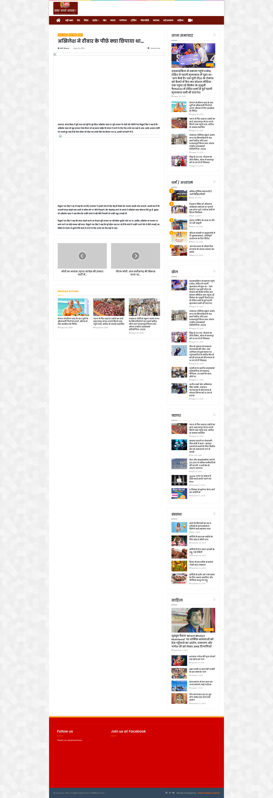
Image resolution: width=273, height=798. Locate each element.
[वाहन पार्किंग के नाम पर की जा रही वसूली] (179, 224)
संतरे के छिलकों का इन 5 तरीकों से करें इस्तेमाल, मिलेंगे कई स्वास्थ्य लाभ (200, 526)
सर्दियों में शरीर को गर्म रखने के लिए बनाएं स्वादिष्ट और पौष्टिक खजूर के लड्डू (202, 577)
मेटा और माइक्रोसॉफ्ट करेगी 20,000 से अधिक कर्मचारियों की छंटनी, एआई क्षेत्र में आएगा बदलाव (202, 464)
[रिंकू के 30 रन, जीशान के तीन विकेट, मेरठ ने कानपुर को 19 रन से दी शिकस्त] (179, 161)
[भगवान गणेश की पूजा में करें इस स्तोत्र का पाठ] (179, 660)
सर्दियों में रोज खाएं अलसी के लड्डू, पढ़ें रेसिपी (202, 551)
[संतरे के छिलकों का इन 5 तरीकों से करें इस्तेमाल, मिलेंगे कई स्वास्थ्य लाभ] (179, 527)
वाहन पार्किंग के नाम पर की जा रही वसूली (201, 222)
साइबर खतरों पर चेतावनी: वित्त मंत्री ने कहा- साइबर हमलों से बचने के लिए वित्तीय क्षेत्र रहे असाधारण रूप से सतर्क (202, 446)
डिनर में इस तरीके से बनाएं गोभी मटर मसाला (201, 563)
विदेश (86, 20)
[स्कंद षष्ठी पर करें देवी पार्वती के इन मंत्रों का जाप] (179, 673)
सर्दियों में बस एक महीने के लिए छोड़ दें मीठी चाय (201, 538)
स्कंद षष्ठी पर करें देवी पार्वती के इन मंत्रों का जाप (202, 670)
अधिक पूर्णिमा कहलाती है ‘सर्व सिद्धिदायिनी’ (200, 193)
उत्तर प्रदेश (72, 35)
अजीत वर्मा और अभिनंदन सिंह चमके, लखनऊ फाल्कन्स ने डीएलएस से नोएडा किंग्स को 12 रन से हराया (200, 390)
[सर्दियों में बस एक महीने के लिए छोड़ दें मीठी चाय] (179, 540)
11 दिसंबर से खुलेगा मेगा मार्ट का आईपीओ (202, 491)
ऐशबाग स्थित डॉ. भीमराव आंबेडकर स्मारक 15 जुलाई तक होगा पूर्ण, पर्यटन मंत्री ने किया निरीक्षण (202, 208)
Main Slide (63, 35)
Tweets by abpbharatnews (69, 740)
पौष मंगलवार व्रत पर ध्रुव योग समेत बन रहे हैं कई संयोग (200, 697)
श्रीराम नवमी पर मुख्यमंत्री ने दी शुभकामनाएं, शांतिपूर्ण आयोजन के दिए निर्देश (202, 236)
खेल (104, 20)
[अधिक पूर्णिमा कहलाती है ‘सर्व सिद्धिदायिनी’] (179, 195)
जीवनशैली (144, 20)
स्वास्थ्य (156, 20)
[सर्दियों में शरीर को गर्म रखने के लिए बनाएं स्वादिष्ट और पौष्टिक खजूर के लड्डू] (179, 578)
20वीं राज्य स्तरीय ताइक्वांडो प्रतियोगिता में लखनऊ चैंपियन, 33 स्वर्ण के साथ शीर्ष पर (202, 372)
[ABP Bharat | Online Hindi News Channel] (65, 8)
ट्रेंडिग (133, 20)
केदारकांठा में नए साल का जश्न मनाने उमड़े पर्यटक (201, 683)
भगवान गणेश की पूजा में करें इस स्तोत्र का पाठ (202, 658)
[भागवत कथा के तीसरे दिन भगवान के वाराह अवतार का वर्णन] (179, 250)
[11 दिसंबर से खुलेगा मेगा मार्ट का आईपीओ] (179, 493)
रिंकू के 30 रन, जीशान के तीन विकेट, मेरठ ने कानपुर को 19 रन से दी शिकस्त (201, 159)
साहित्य (180, 20)
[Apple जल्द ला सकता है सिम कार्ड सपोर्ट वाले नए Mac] (179, 480)
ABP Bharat (64, 48)
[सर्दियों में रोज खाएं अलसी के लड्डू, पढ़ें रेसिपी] (179, 553)
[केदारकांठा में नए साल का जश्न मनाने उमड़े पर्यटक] (179, 686)
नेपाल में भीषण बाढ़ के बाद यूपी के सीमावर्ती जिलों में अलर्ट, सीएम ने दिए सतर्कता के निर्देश (73, 321)
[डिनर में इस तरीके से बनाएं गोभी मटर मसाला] (179, 566)
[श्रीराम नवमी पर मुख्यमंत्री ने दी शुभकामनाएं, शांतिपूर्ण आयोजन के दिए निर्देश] (179, 237)
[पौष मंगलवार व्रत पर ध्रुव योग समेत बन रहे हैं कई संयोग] (179, 698)
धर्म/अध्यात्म (168, 20)
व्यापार (112, 20)
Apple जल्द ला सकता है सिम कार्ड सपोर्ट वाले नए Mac (200, 479)
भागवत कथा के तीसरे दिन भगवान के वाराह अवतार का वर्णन (201, 249)
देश (78, 20)
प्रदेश (94, 20)
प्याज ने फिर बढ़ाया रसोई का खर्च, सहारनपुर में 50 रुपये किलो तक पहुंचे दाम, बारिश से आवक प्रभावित (108, 321)
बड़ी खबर (69, 20)
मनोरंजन (123, 20)
